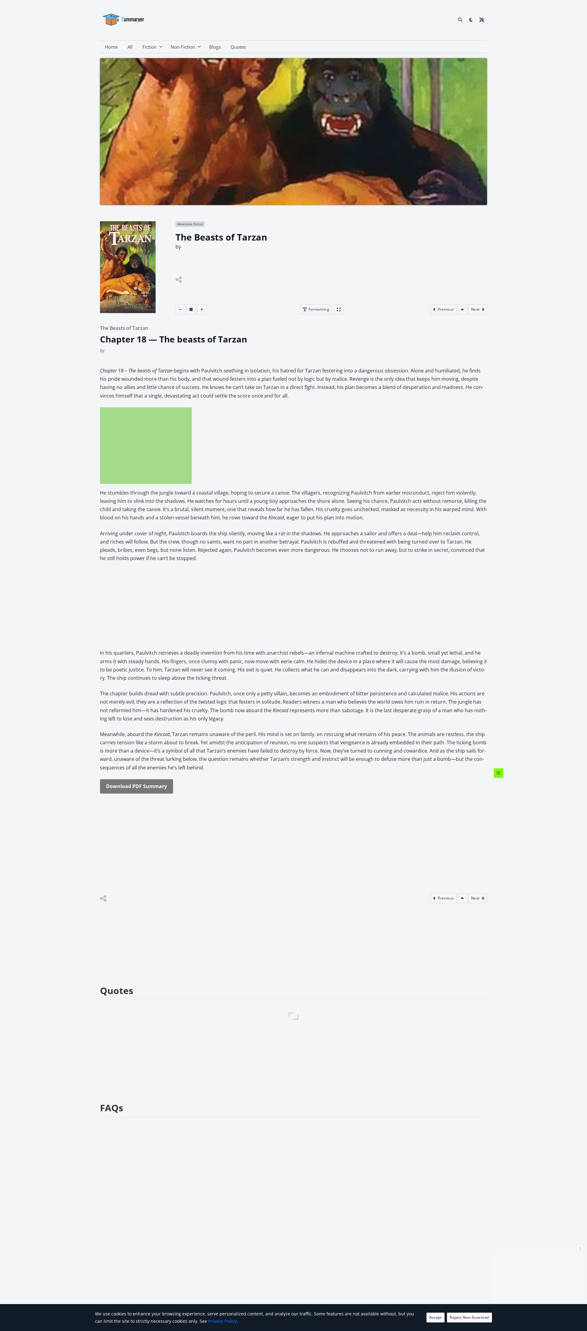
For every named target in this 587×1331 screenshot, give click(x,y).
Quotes (238, 47)
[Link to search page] (460, 19)
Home (111, 47)
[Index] (499, 773)
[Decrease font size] (180, 309)
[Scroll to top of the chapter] (462, 898)
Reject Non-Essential (469, 1317)
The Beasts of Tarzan (124, 328)
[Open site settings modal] (481, 19)
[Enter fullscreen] (339, 309)
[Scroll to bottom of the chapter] (462, 309)
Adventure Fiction (190, 224)
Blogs (215, 47)
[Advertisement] (146, 445)
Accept (435, 1317)
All (130, 47)
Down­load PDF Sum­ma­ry (136, 786)
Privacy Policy (222, 1321)
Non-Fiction (183, 47)
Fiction (149, 47)
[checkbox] (471, 19)
